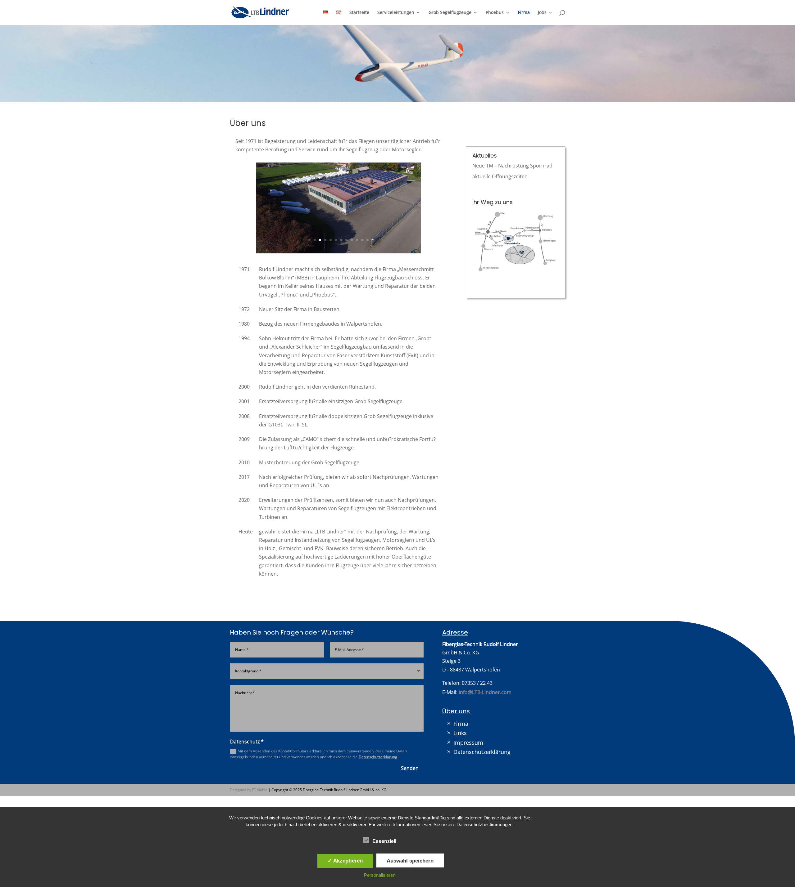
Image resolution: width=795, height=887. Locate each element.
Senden (410, 786)
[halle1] (338, 270)
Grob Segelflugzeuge (450, 12)
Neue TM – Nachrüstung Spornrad (512, 165)
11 (362, 258)
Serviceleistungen (395, 12)
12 (367, 258)
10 (357, 258)
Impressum (468, 761)
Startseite (359, 12)
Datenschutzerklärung (378, 775)
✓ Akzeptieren (345, 860)
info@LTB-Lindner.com (485, 710)
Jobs (542, 12)
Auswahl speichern (410, 860)
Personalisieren (379, 875)
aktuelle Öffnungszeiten (500, 176)
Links (460, 751)
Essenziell (384, 841)
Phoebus (495, 12)
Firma (524, 12)
